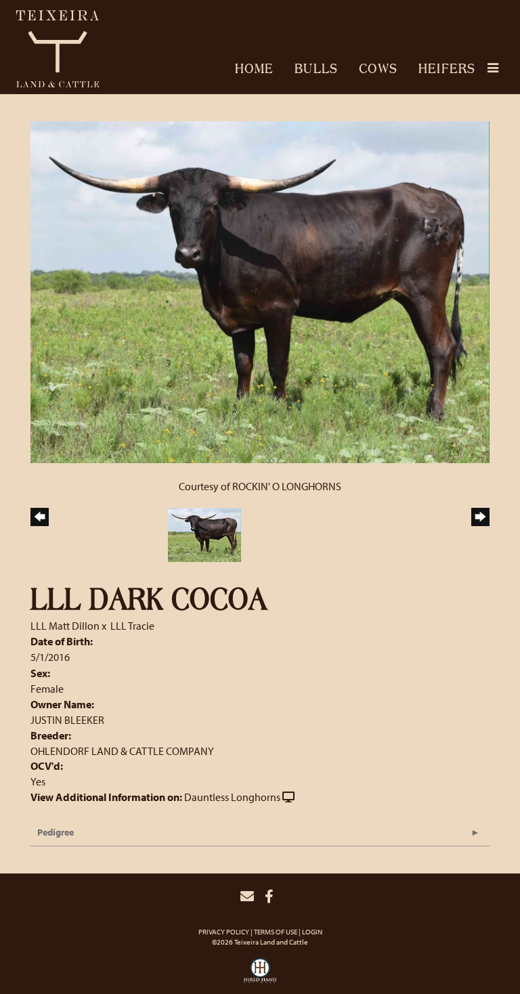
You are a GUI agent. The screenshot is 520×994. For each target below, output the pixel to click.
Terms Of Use (275, 931)
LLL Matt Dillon (65, 625)
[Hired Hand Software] (260, 974)
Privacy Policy (223, 931)
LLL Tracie (132, 625)
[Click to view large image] (260, 291)
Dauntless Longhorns (232, 797)
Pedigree (55, 832)
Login (312, 931)
